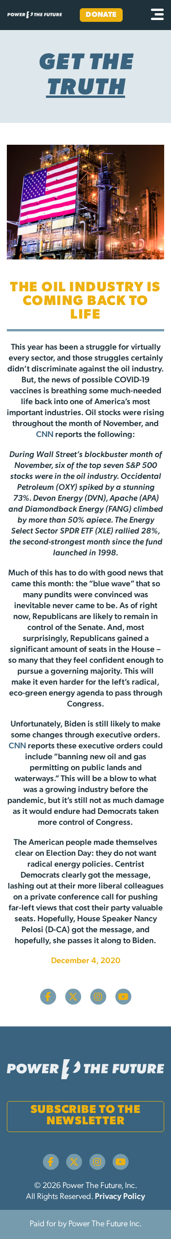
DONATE (101, 15)
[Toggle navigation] (157, 15)
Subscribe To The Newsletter (86, 1115)
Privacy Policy (120, 1197)
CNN (44, 435)
